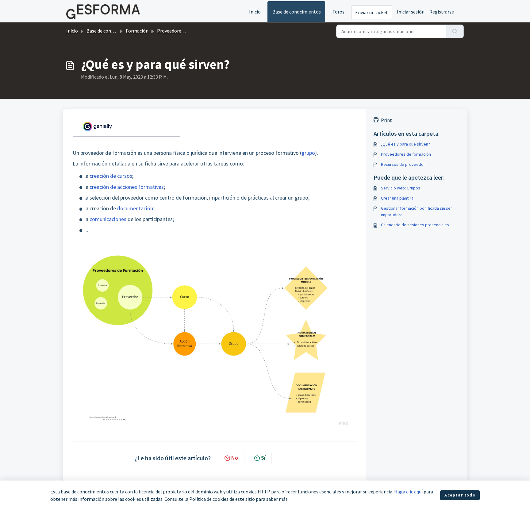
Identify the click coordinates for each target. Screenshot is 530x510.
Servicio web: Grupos (400, 188)
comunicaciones (108, 219)
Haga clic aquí (408, 492)
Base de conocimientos (296, 12)
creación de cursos (111, 175)
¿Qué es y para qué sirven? (405, 144)
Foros (338, 12)
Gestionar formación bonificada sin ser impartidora (416, 211)
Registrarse (441, 12)
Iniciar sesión (410, 12)
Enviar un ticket (371, 12)
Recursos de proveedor (403, 164)
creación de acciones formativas (127, 186)
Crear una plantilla (397, 198)
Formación (137, 31)
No (234, 457)
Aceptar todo (459, 495)
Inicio (255, 12)
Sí (263, 457)
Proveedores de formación (184, 31)
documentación (135, 208)
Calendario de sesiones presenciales (415, 225)
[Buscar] (455, 31)
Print (386, 120)
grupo (308, 152)
